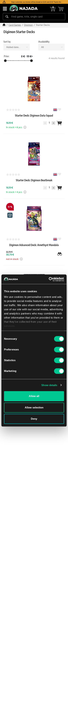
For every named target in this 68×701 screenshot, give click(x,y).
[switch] (59, 349)
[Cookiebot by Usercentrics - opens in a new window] (49, 279)
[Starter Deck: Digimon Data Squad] (34, 119)
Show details (49, 385)
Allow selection (34, 407)
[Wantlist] (59, 123)
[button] (25, 127)
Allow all (34, 396)
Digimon (28, 25)
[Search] (7, 16)
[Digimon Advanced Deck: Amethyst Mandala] (34, 248)
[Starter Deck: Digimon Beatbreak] (34, 183)
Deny (34, 418)
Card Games (15, 25)
